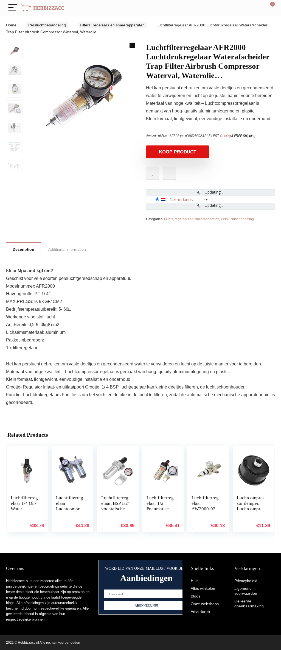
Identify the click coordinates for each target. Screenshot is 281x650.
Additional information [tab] (67, 249)
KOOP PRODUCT (177, 152)
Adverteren (200, 611)
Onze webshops (205, 604)
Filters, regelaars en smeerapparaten (112, 25)
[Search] (246, 8)
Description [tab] (23, 249)
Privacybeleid (245, 581)
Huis (194, 581)
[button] (132, 45)
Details (225, 136)
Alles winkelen (203, 588)
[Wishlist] (257, 7)
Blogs (195, 596)
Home (11, 25)
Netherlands (181, 199)
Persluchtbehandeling (47, 25)
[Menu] (12, 8)
